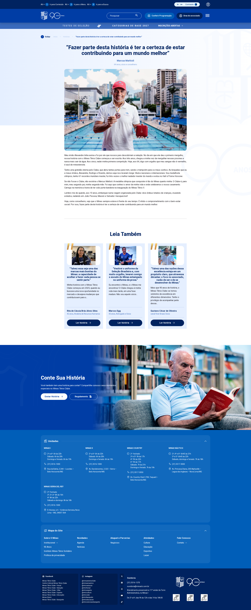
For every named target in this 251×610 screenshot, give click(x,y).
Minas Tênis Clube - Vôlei (51, 590)
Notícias (81, 547)
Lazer (146, 555)
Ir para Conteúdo (52, 4)
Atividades (149, 538)
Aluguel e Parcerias (120, 538)
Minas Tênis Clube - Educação (53, 595)
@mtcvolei (86, 595)
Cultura (147, 542)
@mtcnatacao (87, 585)
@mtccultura (86, 593)
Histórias (66, 37)
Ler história (81, 323)
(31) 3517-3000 (178, 464)
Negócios (114, 542)
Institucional (49, 542)
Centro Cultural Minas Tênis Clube (54, 583)
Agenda (80, 542)
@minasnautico (87, 583)
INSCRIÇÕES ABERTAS (169, 25)
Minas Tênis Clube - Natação (52, 588)
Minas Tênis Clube (49, 581)
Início (55, 37)
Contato (180, 542)
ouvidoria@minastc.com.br (138, 586)
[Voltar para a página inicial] (190, 582)
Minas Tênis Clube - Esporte (52, 593)
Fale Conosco (184, 538)
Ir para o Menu (75, 4)
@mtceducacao (88, 600)
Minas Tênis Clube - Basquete (53, 600)
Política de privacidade (54, 555)
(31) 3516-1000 (53, 464)
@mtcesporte (87, 590)
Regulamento (81, 396)
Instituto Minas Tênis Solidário (58, 551)
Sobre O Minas (51, 538)
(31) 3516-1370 (133, 582)
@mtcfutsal (86, 588)
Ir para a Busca (97, 4)
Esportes (148, 551)
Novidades (82, 538)
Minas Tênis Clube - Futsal (51, 585)
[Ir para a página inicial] (52, 16)
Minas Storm (47, 597)
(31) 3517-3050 (136, 472)
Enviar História (52, 396)
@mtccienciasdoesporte (91, 602)
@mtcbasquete (87, 597)
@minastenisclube (89, 581)
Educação (148, 547)
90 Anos (48, 547)
